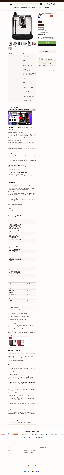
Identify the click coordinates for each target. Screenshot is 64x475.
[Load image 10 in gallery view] (15, 48)
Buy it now (47, 45)
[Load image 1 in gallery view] (10, 43)
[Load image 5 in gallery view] (24, 43)
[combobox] (28, 4)
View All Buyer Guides (43, 447)
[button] (17, 7)
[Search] (41, 4)
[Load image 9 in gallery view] (10, 48)
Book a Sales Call (10, 458)
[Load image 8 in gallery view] (34, 43)
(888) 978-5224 (26, 445)
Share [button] (40, 48)
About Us (9, 447)
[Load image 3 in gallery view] (15, 43)
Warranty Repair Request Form (12, 455)
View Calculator (11, 362)
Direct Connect (47, 25)
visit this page (28, 422)
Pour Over (41, 25)
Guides (9, 459)
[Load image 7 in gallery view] (29, 43)
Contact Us (9, 456)
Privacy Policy (10, 450)
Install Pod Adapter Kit (42, 30)
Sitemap (9, 462)
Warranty (9, 453)
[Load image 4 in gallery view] (20, 43)
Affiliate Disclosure (11, 461)
